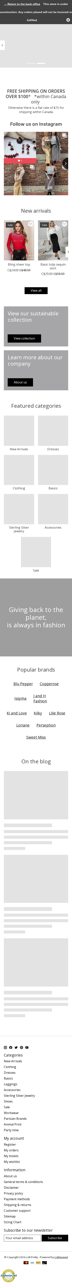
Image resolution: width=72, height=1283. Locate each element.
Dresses (53, 449)
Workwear (11, 1113)
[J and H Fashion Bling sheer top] (19, 240)
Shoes (8, 1101)
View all (36, 290)
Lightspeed (61, 1257)
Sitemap (10, 1216)
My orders (11, 1150)
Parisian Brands (15, 1118)
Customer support (17, 1210)
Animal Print (13, 1124)
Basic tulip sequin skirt (53, 266)
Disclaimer (11, 1187)
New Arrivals (19, 449)
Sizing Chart (12, 1222)
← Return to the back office (22, 4)
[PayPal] (38, 1263)
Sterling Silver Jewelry (19, 529)
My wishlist (12, 1162)
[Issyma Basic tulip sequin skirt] (53, 240)
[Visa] (32, 1263)
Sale (36, 570)
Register (10, 1144)
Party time (11, 1130)
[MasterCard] (26, 1263)
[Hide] (68, 20)
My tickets (11, 1156)
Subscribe (55, 1238)
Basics (53, 488)
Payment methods (17, 1199)
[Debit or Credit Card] (44, 1263)
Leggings (10, 1084)
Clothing (19, 488)
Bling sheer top (19, 265)
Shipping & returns (17, 1205)
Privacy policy (13, 1193)
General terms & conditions (23, 1182)
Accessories (53, 527)
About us (10, 1176)
